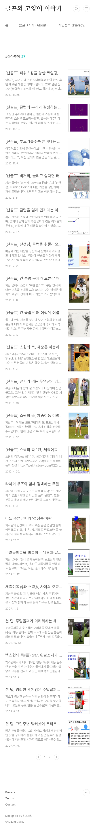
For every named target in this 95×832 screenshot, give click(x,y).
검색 (76, 9)
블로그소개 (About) (33, 25)
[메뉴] (86, 8)
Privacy (10, 792)
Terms (9, 798)
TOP (86, 792)
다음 (56, 757)
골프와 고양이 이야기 (33, 9)
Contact (10, 804)
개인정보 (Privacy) (72, 25)
